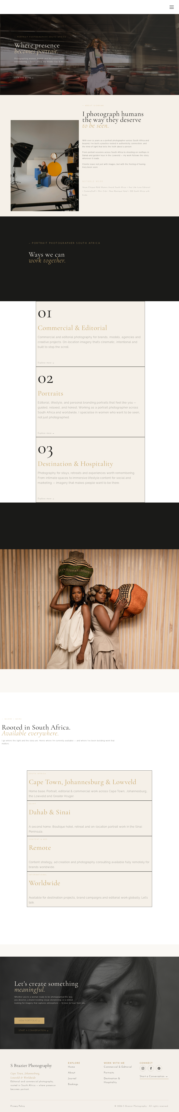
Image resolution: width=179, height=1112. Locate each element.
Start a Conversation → (154, 1076)
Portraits (109, 1072)
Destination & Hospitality (112, 1080)
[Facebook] (151, 1068)
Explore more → (46, 363)
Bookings (73, 1084)
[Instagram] (143, 1068)
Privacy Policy (17, 1106)
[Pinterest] (159, 1068)
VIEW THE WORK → (24, 78)
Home (71, 1067)
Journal (72, 1078)
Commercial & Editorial (118, 1067)
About (71, 1072)
